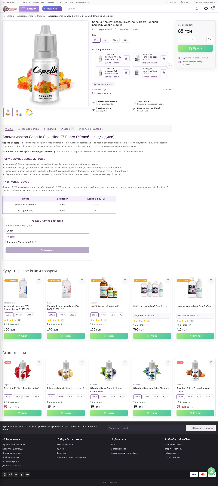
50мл (113, 315)
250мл (9, 315)
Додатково (120, 439)
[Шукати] (197, 8)
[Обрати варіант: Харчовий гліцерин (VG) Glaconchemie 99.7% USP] (126, 72)
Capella (41, 16)
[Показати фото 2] (18, 112)
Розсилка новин (172, 457)
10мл (94, 315)
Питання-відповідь (92, 128)
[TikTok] (21, 474)
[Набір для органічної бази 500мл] (137, 59)
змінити (150, 315)
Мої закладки (171, 453)
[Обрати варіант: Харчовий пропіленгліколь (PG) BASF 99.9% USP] (126, 58)
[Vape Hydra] (10, 9)
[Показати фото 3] (29, 112)
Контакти (25, 2)
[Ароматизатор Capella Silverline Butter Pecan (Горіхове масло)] (195, 370)
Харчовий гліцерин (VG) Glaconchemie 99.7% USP (17, 307)
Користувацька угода (12, 449)
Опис (10, 128)
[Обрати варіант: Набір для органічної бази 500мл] (163, 58)
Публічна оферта (10, 461)
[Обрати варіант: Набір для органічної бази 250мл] (163, 72)
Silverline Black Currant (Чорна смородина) (106, 389)
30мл (103, 315)
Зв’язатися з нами (64, 444)
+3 (121, 315)
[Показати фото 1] (8, 112)
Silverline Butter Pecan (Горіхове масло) (193, 389)
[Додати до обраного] (209, 39)
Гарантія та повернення (13, 444)
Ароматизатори (25, 16)
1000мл (30, 315)
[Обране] (206, 9)
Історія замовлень (173, 449)
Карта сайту (62, 453)
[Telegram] (10, 474)
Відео (68, 128)
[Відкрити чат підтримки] (211, 471)
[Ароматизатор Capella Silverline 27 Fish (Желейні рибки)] (23, 370)
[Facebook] (16, 474)
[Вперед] (169, 65)
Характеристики (30, 128)
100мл (36, 397)
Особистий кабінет (204, 2)
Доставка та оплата (11, 465)
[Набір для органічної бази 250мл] (137, 73)
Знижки (50, 2)
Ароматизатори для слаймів (124, 453)
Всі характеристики (101, 93)
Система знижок (118, 449)
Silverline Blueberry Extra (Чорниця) (151, 388)
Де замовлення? (83, 2)
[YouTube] (27, 474)
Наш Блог (69, 2)
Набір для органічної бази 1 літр (150, 306)
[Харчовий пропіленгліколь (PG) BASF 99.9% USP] (100, 59)
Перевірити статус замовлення (71, 457)
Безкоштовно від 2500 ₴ (148, 108)
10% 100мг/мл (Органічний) (104, 306)
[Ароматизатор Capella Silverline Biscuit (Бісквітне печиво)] (66, 370)
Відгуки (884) (38, 2)
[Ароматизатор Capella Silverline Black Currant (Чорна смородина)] (109, 370)
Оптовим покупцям (11, 453)
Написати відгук (105, 84)
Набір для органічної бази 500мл (193, 306)
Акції (59, 2)
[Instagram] (4, 474)
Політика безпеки (10, 457)
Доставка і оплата (10, 2)
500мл (19, 315)
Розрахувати (47, 250)
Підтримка (52, 9)
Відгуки (51, 128)
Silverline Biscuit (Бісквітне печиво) (65, 388)
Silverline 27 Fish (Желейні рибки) (21, 388)
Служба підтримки (71, 439)
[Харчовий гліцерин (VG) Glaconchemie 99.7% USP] (100, 73)
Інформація (13, 439)
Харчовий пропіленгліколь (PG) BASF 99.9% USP (63, 307)
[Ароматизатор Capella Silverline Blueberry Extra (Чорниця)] (152, 370)
